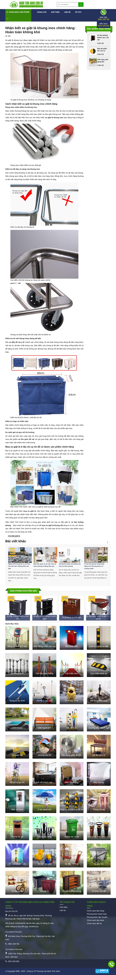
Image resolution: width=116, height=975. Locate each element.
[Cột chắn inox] (71, 665)
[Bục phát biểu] (71, 638)
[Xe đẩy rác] (99, 855)
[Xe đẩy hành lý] (71, 855)
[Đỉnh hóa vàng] (71, 692)
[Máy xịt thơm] (17, 801)
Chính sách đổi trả (94, 924)
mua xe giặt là (29, 511)
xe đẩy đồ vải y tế (16, 342)
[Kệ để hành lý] (99, 747)
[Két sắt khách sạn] (44, 774)
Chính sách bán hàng (95, 911)
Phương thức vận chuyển (97, 917)
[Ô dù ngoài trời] (44, 801)
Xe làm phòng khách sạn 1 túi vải (103, 37)
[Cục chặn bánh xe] (99, 665)
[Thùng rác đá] (99, 801)
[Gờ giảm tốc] (17, 747)
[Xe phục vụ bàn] (99, 883)
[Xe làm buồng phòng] (71, 883)
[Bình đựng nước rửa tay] (44, 638)
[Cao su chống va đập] (99, 638)
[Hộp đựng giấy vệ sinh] (71, 747)
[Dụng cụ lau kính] (17, 692)
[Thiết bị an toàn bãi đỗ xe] (71, 801)
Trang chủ (41, 12)
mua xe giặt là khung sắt (52, 525)
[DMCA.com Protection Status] (103, 971)
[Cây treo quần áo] (17, 665)
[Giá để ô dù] (71, 719)
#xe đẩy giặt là (14, 536)
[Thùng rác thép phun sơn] (99, 828)
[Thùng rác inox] (44, 828)
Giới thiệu (55, 12)
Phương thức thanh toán (97, 914)
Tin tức (78, 12)
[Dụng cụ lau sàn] (44, 692)
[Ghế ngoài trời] (44, 719)
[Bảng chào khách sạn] (17, 638)
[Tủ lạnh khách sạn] (17, 855)
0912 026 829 (103, 26)
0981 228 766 (103, 19)
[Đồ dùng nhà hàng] (99, 692)
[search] (80, 4)
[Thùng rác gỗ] (17, 828)
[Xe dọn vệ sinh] (44, 855)
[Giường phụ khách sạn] (99, 719)
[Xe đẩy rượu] (17, 883)
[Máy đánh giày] (71, 774)
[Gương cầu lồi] (44, 747)
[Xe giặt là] (44, 883)
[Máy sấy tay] (99, 774)
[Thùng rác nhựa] (71, 828)
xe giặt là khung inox (54, 118)
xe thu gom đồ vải (26, 439)
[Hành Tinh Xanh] (26, 7)
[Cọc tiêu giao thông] (44, 665)
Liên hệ (67, 12)
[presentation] (104, 542)
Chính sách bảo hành (95, 920)
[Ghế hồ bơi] (17, 719)
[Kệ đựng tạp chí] (17, 774)
